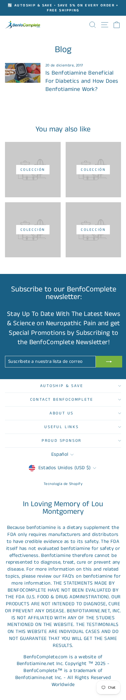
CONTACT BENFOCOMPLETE (61, 399)
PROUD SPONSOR (61, 441)
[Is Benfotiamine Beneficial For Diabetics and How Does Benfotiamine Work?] (22, 73)
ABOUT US (62, 413)
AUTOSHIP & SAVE (61, 386)
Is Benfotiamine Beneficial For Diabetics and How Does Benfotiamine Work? (81, 81)
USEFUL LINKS (61, 427)
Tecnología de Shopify (63, 484)
